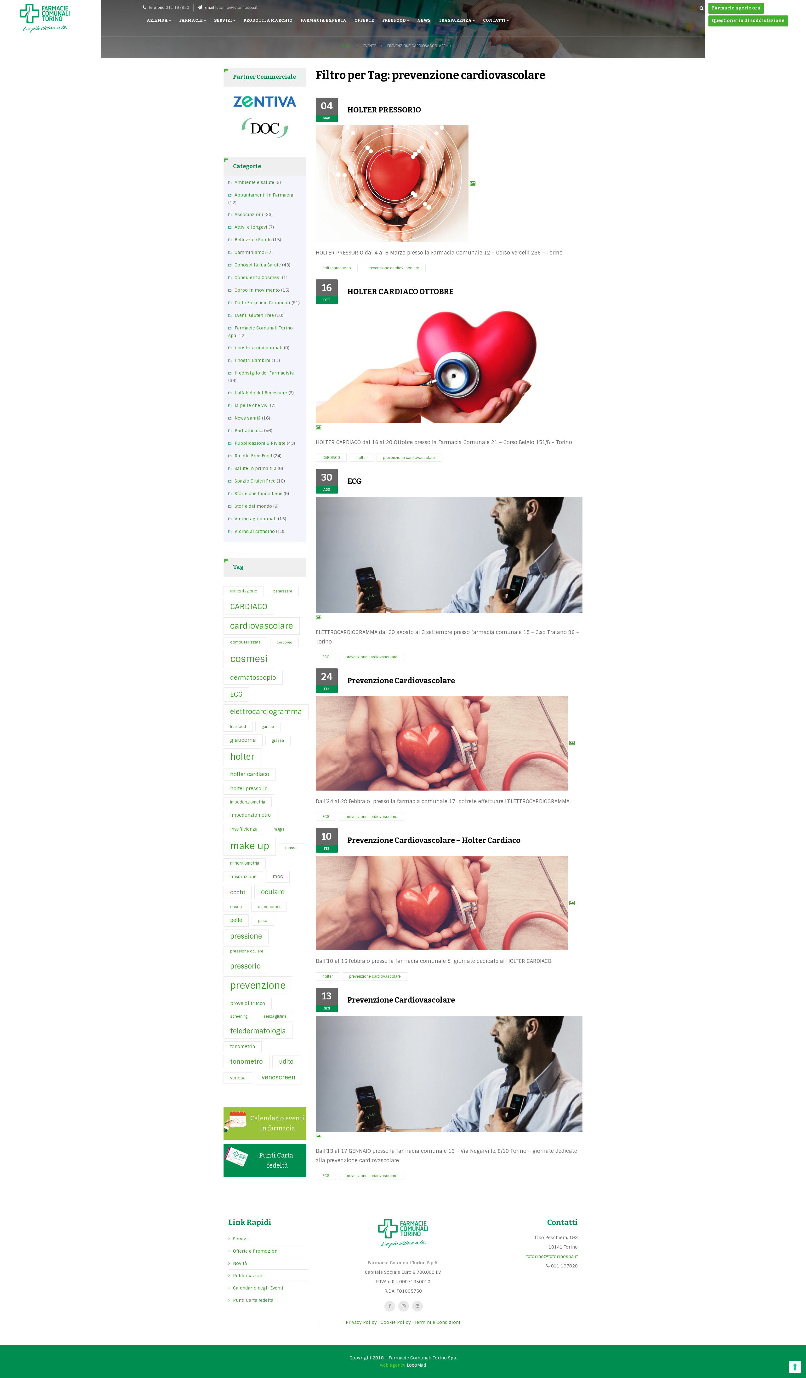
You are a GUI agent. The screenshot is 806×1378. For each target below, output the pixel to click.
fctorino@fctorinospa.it (236, 7)
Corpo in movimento (257, 290)
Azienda (157, 20)
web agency (393, 1365)
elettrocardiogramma (266, 711)
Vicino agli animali (256, 519)
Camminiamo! (250, 252)
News (423, 20)
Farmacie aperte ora (736, 8)
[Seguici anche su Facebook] (389, 1306)
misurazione (243, 876)
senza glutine (275, 1016)
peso (262, 920)
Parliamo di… (249, 430)
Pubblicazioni (248, 1275)
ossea (236, 906)
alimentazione (243, 591)
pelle (236, 920)
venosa (238, 1078)
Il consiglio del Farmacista (264, 373)
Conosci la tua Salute (258, 265)
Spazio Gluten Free (255, 481)
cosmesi (249, 659)
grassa (278, 740)
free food (238, 726)
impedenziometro (250, 815)
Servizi (223, 20)
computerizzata (245, 642)
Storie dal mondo (253, 506)
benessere (282, 591)
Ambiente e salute (254, 182)
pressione (246, 936)
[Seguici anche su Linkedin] (417, 1306)
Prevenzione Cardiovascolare (401, 680)
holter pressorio (249, 789)
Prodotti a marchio (267, 20)
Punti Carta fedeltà (253, 1300)
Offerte (364, 20)
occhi (237, 892)
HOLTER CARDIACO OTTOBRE (400, 291)
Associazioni (249, 214)
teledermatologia (258, 1031)
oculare (273, 892)
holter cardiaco (249, 774)
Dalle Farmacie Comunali (262, 303)
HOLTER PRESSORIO (384, 110)
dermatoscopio (253, 678)
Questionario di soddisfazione (748, 20)
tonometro (246, 1062)
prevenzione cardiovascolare (393, 268)
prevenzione (258, 986)
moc (278, 876)
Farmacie (191, 20)
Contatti (494, 20)
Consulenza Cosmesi (258, 277)
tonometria (242, 1046)
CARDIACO (249, 606)
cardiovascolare (261, 625)
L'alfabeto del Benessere (261, 393)
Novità (240, 1263)
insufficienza (244, 829)
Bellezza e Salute (253, 240)
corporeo (284, 642)
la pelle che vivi (252, 405)
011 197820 (177, 7)
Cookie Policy (396, 1322)
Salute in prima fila (255, 468)
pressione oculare (247, 951)
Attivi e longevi (251, 227)
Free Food (394, 20)
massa (291, 847)
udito (286, 1061)
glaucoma (243, 740)
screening (238, 1016)
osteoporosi (269, 907)
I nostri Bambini (252, 360)
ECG (236, 694)
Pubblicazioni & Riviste (260, 443)
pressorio (245, 966)
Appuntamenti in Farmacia (264, 195)
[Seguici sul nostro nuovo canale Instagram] (403, 1306)
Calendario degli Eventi (258, 1288)
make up (249, 846)
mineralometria (244, 863)
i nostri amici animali (259, 348)
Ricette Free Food (253, 456)
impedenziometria (247, 802)
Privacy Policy (361, 1322)
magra (279, 829)
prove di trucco (247, 1003)
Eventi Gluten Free (254, 315)
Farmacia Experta (323, 20)
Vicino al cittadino (255, 531)
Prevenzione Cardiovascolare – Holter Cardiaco (433, 840)
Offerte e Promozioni (256, 1251)
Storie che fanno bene (258, 493)
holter (242, 757)
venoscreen (278, 1077)
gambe (268, 726)
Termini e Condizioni (437, 1322)
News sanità (248, 418)
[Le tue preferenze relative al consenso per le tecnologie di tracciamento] (795, 1367)
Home (345, 46)
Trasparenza (455, 20)
